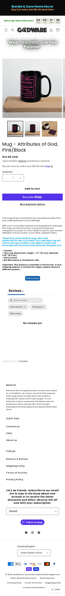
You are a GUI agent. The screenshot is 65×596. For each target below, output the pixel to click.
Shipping (22, 161)
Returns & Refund (17, 459)
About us (11, 440)
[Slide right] (61, 129)
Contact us (13, 426)
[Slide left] (3, 129)
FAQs (9, 433)
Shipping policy (53, 583)
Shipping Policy (15, 465)
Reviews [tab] (16, 291)
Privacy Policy (14, 479)
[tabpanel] (32, 326)
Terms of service (33, 583)
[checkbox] (15, 313)
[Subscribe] (55, 511)
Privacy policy (14, 583)
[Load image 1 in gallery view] (15, 129)
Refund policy (47, 578)
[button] (6, 30)
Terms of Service (16, 472)
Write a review (32, 278)
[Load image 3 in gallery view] (49, 129)
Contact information (34, 587)
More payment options (32, 204)
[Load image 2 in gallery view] (32, 129)
